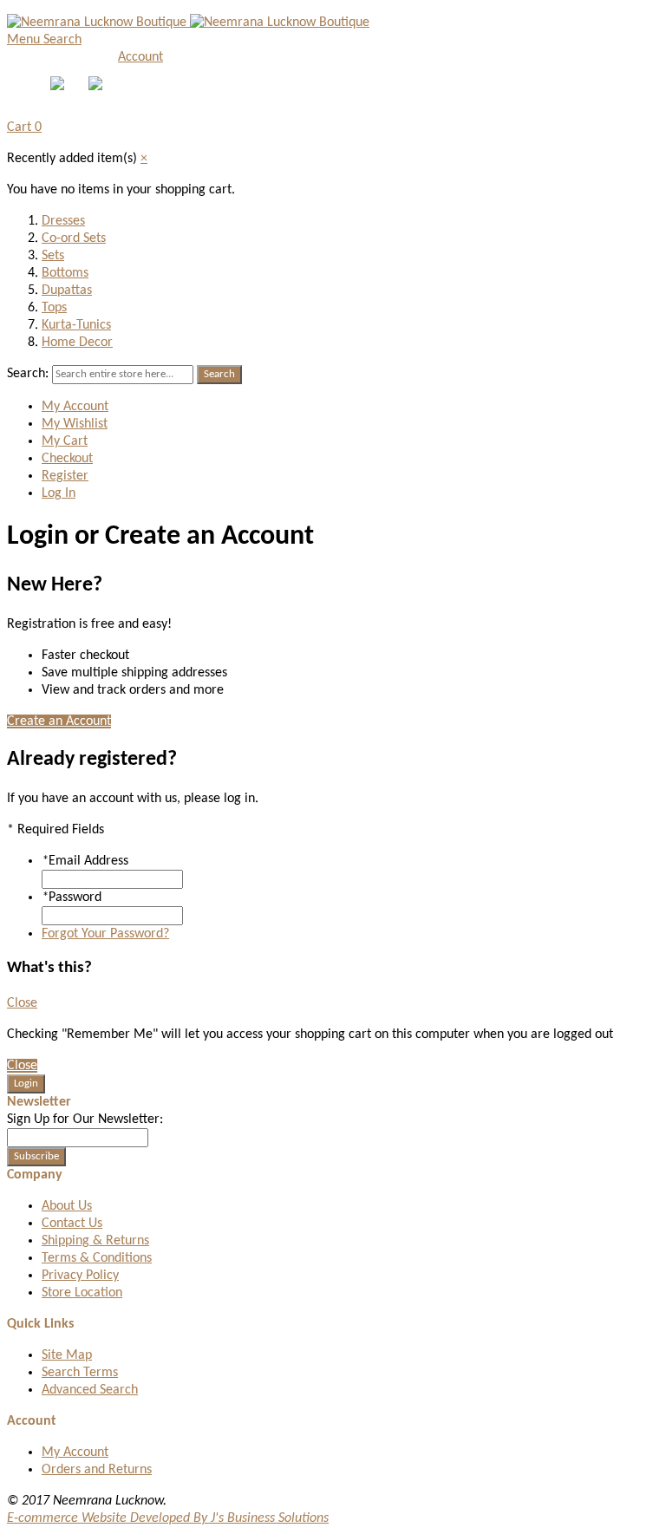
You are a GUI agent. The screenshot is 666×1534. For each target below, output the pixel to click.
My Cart (65, 441)
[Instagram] (97, 87)
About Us (67, 1206)
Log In (58, 493)
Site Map (67, 1355)
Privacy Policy (80, 1276)
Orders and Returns (97, 1470)
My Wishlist (75, 424)
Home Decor (77, 342)
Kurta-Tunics (76, 325)
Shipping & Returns (95, 1241)
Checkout (67, 459)
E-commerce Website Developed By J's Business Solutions (168, 1518)
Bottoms (65, 273)
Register (65, 476)
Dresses (63, 221)
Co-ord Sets (74, 238)
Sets (53, 256)
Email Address (85, 861)
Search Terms (80, 1373)
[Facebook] (59, 87)
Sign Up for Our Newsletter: (85, 1119)
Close (22, 1003)
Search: (28, 374)
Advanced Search (90, 1390)
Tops (54, 308)
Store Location (82, 1293)
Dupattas (67, 290)
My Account (75, 407)
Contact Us (72, 1223)
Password (71, 897)
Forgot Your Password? (105, 934)
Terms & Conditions (97, 1258)
